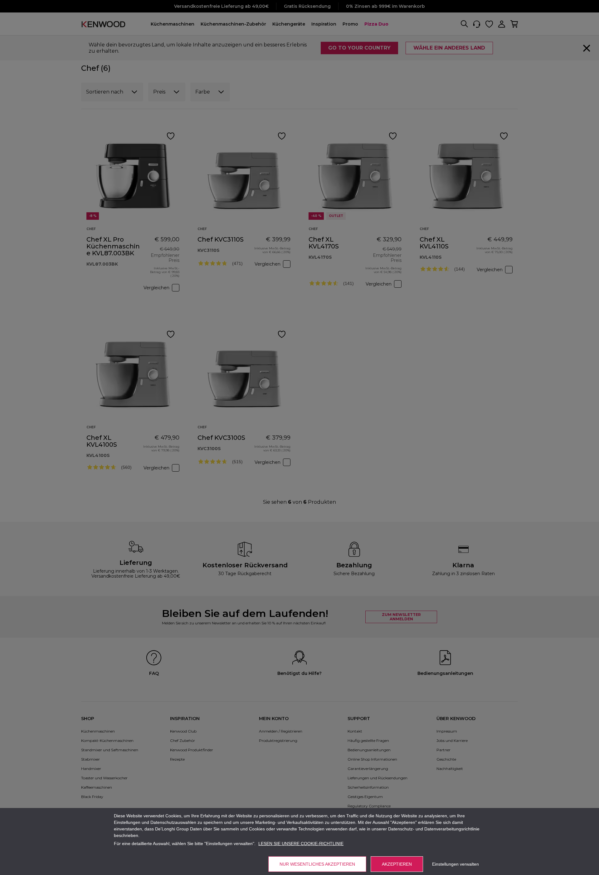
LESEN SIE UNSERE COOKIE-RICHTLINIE (300, 843)
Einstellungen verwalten (455, 864)
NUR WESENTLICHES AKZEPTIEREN (317, 864)
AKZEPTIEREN (397, 864)
